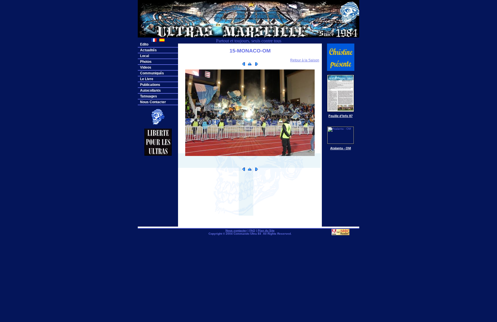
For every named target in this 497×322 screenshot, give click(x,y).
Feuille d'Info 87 (340, 116)
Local (144, 56)
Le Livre (146, 79)
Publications (150, 85)
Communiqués (152, 73)
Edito (144, 44)
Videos (145, 67)
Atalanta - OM (340, 148)
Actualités (148, 50)
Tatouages (148, 96)
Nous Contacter (153, 102)
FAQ (252, 230)
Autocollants (150, 90)
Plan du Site (266, 230)
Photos (146, 62)
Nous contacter (236, 230)
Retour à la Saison (304, 60)
